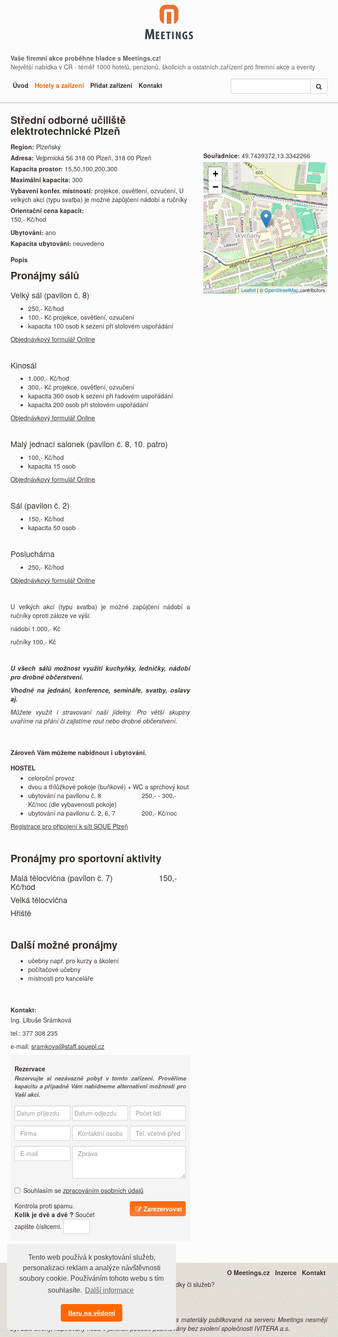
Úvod (21, 85)
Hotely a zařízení (59, 85)
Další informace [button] (109, 1290)
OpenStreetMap (281, 289)
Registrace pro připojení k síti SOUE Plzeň (69, 826)
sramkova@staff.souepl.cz (67, 1046)
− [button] (215, 186)
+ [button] (215, 173)
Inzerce (286, 1272)
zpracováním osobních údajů (103, 1190)
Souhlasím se (83, 1190)
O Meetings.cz (248, 1272)
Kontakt (150, 85)
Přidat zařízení (111, 85)
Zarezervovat (162, 1208)
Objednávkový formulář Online (53, 339)
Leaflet (248, 289)
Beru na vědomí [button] (91, 1312)
